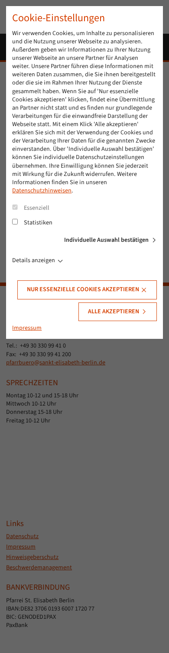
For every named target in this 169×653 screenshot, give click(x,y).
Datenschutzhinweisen (42, 190)
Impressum (27, 328)
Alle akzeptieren (113, 311)
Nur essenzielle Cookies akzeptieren (83, 289)
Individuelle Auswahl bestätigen (106, 240)
